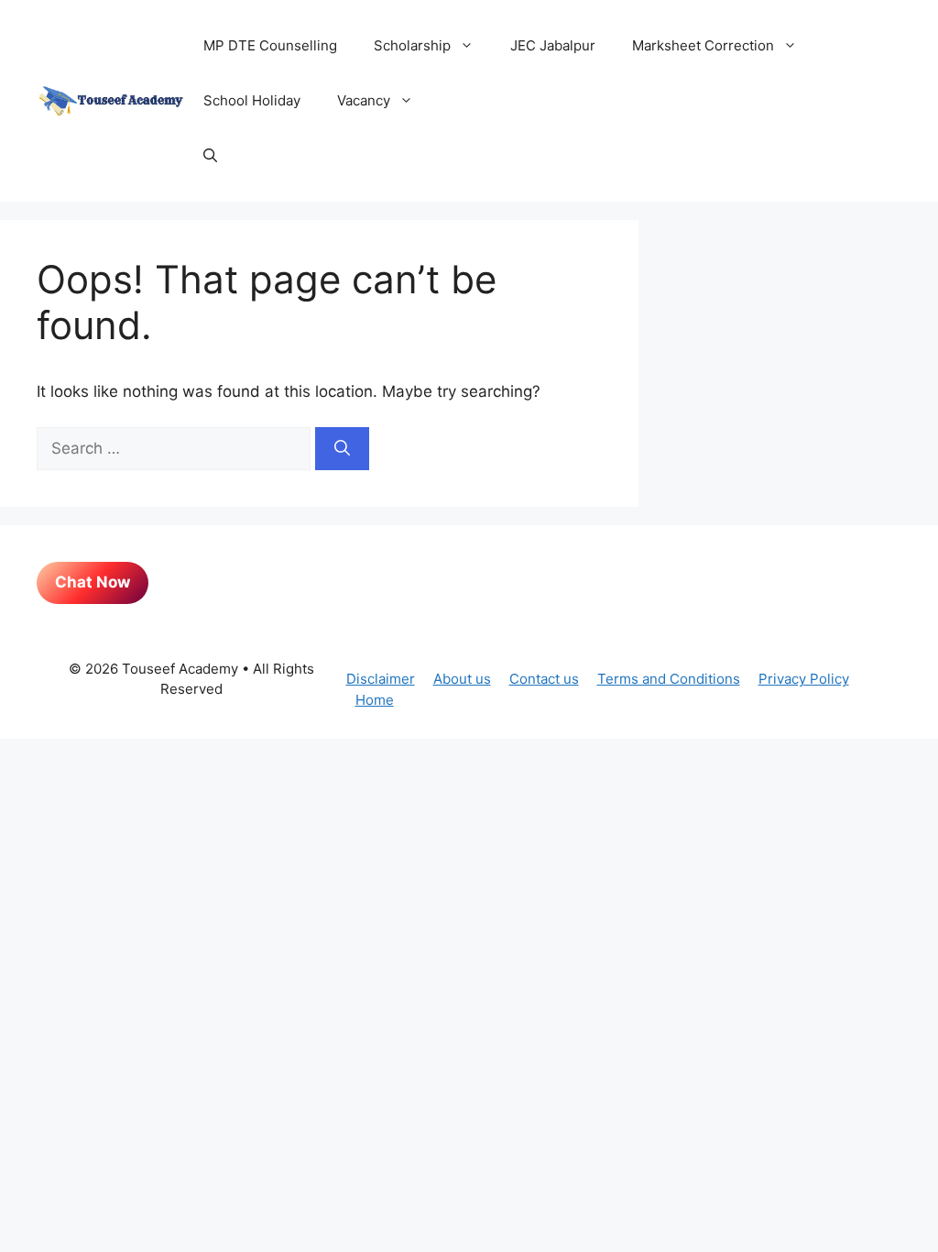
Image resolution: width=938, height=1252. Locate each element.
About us (462, 678)
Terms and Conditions (668, 678)
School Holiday (251, 100)
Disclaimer (380, 678)
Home (374, 699)
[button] (210, 155)
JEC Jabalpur (552, 45)
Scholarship (412, 45)
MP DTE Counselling (270, 45)
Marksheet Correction (703, 45)
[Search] (342, 449)
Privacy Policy (803, 678)
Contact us (544, 678)
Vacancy (363, 100)
